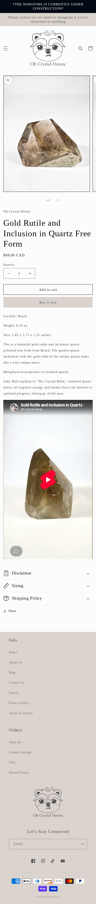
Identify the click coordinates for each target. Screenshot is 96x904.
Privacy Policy (19, 703)
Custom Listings (20, 752)
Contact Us (16, 682)
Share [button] (12, 611)
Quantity (9, 264)
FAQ (12, 762)
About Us (15, 662)
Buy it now (48, 302)
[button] (5, 48)
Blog (12, 672)
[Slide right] (58, 200)
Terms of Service (21, 713)
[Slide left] (38, 200)
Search (13, 692)
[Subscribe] (82, 844)
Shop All (15, 742)
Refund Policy (19, 772)
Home (13, 652)
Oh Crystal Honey (52, 897)
